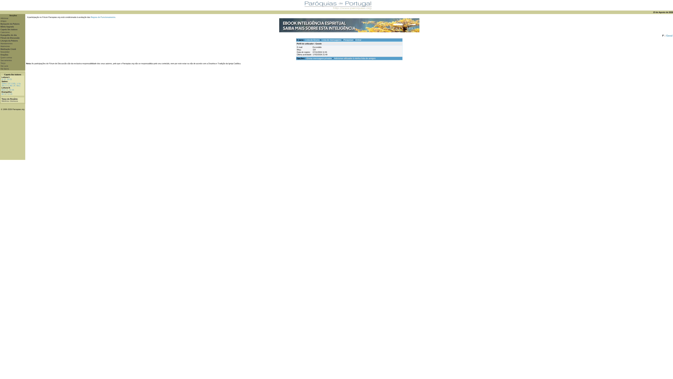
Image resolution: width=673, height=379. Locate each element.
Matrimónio (5, 46)
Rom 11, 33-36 (8, 90)
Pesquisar (348, 40)
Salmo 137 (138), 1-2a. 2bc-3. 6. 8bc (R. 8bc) (11, 84)
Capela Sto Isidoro (12, 75)
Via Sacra (5, 69)
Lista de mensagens (331, 40)
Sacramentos (6, 60)
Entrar (358, 40)
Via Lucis (4, 66)
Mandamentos (7, 43)
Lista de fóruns (312, 40)
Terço (3, 63)
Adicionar (4, 18)
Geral (669, 35)
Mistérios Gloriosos (10, 101)
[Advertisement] (349, 135)
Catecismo (5, 32)
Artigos (3, 21)
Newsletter (5, 52)
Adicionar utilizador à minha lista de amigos (355, 58)
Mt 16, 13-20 (7, 94)
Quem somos (6, 57)
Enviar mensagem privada (319, 58)
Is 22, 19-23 (7, 79)
